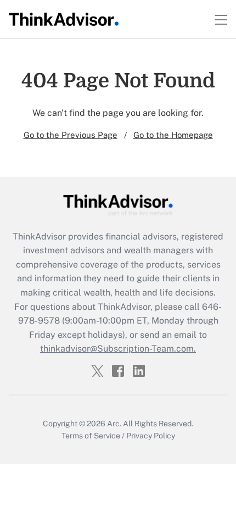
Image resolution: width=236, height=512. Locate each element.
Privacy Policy (150, 435)
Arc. (114, 423)
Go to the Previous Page (70, 135)
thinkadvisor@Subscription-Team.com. (118, 348)
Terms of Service (90, 435)
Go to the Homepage (173, 135)
